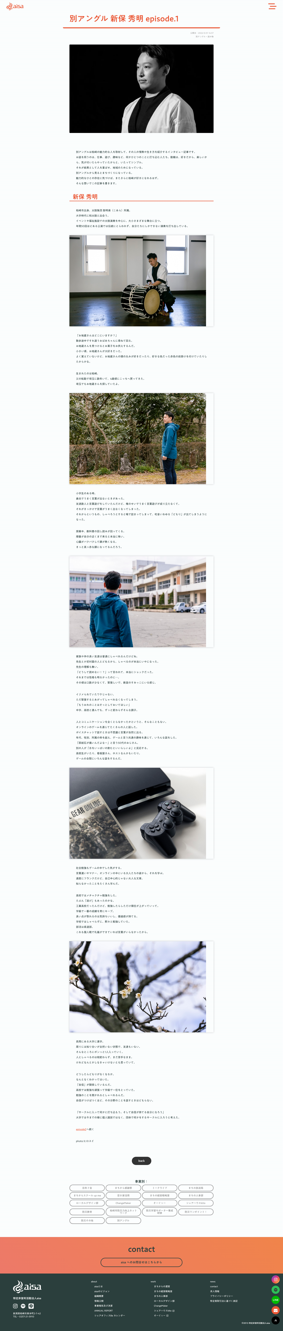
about (94, 1281)
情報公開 (99, 1301)
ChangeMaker (161, 1306)
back (141, 1161)
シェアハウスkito (162, 1310)
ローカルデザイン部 (164, 1301)
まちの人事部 (161, 1296)
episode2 (81, 1129)
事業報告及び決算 (103, 1306)
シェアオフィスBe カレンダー (109, 1315)
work (153, 1281)
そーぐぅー (159, 1315)
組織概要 (99, 1296)
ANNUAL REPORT (103, 1310)
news (212, 1281)
